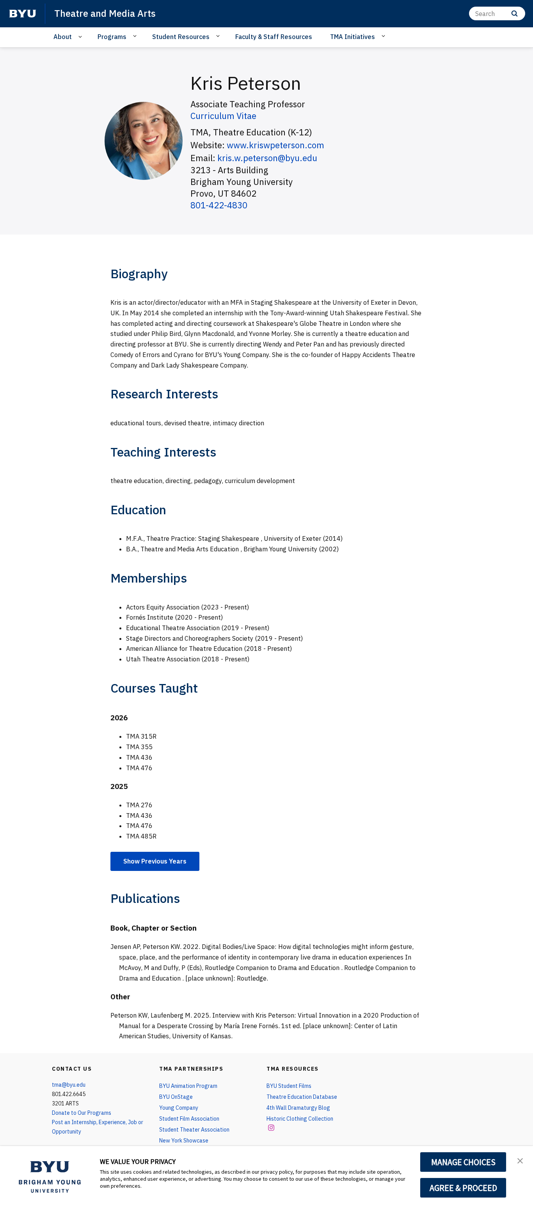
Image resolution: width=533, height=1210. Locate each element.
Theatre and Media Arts (105, 13)
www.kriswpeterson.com (275, 145)
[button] (520, 1160)
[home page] (22, 14)
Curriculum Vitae (223, 115)
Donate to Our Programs (81, 1112)
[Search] (514, 13)
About (62, 37)
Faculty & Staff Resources (273, 37)
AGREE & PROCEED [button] (463, 1187)
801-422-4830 (218, 205)
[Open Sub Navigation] (81, 37)
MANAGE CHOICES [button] (463, 1162)
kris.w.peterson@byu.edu (267, 157)
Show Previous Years (155, 861)
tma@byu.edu (68, 1084)
